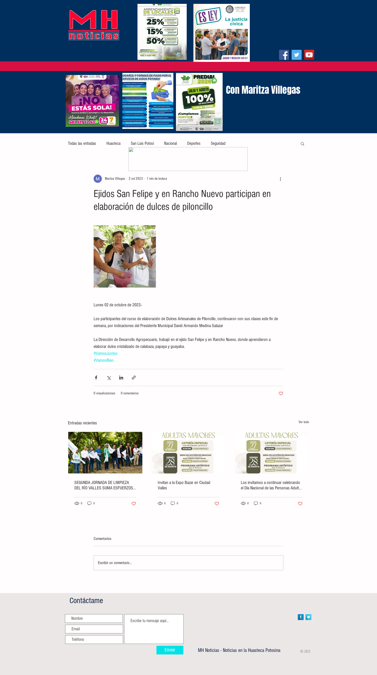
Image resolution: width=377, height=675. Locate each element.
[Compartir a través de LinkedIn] (121, 377)
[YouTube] (309, 55)
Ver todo (304, 422)
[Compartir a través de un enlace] (133, 377)
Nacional (170, 143)
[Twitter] (297, 55)
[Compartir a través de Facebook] (96, 377)
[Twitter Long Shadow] (308, 617)
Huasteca (113, 143)
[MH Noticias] (284, 55)
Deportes (194, 143)
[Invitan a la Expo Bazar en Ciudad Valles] (189, 452)
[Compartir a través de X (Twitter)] (108, 377)
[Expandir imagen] (125, 256)
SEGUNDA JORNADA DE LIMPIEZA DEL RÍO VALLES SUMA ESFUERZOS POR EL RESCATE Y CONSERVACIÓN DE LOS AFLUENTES (103, 485)
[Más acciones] (280, 179)
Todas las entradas (82, 143)
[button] (302, 143)
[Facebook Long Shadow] (301, 617)
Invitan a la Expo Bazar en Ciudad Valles (184, 485)
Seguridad (218, 143)
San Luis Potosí (142, 143)
